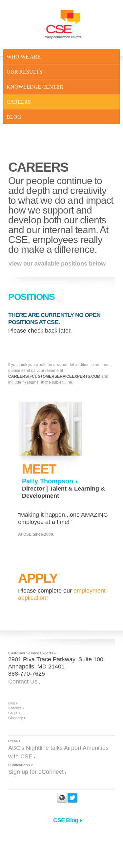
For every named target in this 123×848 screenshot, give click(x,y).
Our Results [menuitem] (24, 72)
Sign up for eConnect (36, 772)
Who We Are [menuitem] (24, 57)
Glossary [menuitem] (15, 718)
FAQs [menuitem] (12, 713)
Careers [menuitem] (19, 102)
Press (13, 741)
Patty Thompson (47, 481)
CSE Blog (65, 820)
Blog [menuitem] (14, 117)
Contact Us (22, 681)
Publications (19, 765)
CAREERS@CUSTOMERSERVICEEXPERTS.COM (54, 376)
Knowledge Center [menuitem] (35, 87)
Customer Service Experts (30, 653)
